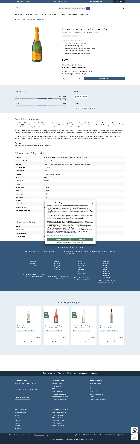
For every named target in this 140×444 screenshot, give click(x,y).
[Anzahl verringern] (64, 78)
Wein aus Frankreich (58, 415)
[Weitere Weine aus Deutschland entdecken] (18, 310)
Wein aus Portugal (58, 420)
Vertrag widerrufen (22, 397)
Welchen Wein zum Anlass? (60, 397)
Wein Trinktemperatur (59, 391)
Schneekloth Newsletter (59, 399)
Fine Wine (17, 420)
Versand (92, 397)
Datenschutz (94, 389)
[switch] (134, 438)
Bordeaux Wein (19, 415)
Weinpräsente (56, 386)
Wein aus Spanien (57, 423)
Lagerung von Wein (58, 384)
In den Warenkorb (104, 78)
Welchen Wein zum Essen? (60, 394)
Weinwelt (119, 1)
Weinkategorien (21, 409)
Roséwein (17, 425)
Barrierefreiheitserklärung (98, 399)
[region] (37, 44)
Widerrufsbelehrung (96, 394)
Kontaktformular (34, 389)
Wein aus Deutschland (59, 413)
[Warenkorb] (123, 8)
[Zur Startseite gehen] (23, 8)
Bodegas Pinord (67, 32)
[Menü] (137, 428)
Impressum (93, 391)
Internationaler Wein (60, 409)
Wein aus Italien (57, 418)
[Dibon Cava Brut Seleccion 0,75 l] (37, 44)
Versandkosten (39, 435)
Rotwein (17, 423)
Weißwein (18, 428)
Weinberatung (58, 380)
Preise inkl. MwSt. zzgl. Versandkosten (74, 67)
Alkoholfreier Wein (20, 413)
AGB (91, 386)
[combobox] (72, 8)
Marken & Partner (95, 384)
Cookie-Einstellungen (125, 435)
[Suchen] (88, 8)
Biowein (17, 418)
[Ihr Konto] (119, 8)
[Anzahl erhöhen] (79, 78)
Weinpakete (56, 389)
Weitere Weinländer (58, 425)
